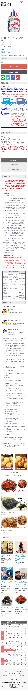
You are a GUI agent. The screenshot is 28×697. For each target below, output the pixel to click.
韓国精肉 (3, 51)
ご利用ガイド (19, 671)
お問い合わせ (22, 676)
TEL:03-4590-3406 (8, 681)
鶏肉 (9, 53)
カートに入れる (14, 66)
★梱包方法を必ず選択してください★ (11, 55)
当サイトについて (9, 671)
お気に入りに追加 (14, 72)
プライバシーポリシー (14, 673)
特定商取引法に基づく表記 (9, 676)
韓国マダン (14, 679)
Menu (25, 1)
